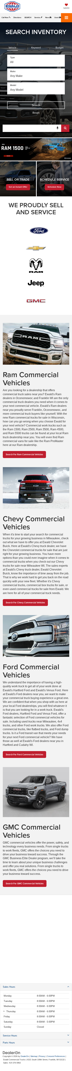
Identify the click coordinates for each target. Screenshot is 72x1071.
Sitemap (33, 1056)
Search (36, 105)
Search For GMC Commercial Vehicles (25, 883)
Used (56, 17)
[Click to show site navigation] (66, 17)
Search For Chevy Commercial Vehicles (25, 602)
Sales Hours (9, 987)
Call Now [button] (5, 17)
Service (37, 17)
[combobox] (36, 128)
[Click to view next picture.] (66, 149)
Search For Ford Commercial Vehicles (24, 754)
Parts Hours (9, 1042)
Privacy (42, 1056)
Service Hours (10, 1035)
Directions (17, 17)
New (47, 17)
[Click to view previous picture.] (5, 149)
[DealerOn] (11, 1052)
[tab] (12, 47)
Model (13, 85)
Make (13, 71)
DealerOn (25, 1056)
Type (12, 57)
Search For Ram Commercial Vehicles (24, 454)
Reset (36, 113)
